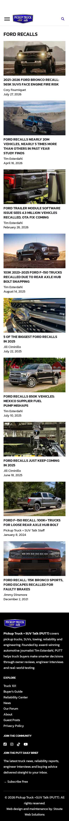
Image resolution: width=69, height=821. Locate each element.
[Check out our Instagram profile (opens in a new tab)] (11, 744)
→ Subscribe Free (16, 781)
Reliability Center (16, 697)
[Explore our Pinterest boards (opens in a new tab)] (18, 744)
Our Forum (11, 708)
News (7, 702)
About (8, 714)
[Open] (7, 19)
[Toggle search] (62, 19)
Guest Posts (12, 720)
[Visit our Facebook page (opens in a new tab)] (5, 744)
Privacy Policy (14, 725)
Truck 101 (10, 685)
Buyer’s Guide (13, 691)
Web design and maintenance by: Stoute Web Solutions (34, 811)
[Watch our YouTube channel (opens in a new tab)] (26, 744)
